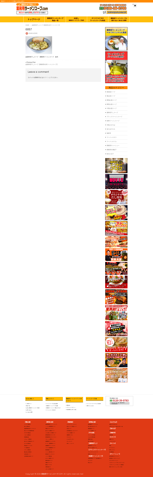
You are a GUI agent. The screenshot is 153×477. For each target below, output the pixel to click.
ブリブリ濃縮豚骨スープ (50, 447)
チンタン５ (69, 437)
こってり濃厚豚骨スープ (50, 426)
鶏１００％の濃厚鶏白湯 (29, 430)
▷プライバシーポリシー (70, 407)
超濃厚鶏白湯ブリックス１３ (30, 428)
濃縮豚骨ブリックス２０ (50, 445)
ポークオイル (112, 447)
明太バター (90, 462)
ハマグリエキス (112, 441)
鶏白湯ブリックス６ (28, 445)
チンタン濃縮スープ (71, 432)
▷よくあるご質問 (28, 412)
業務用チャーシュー (113, 145)
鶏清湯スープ (111, 92)
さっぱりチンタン (70, 439)
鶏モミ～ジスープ (70, 443)
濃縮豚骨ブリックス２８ (50, 441)
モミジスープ (69, 441)
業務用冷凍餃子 (112, 149)
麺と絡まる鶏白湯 (27, 451)
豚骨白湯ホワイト (49, 460)
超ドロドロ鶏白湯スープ (29, 441)
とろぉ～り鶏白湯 (27, 439)
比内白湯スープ (27, 454)
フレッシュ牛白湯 (91, 434)
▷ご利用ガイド (28, 403)
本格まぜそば (111, 125)
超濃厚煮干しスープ (92, 445)
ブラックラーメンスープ (114, 116)
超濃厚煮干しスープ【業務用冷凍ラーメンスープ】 (42, 64)
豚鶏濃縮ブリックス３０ (93, 424)
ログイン (46, 77)
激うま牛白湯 (90, 441)
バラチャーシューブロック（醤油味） (116, 464)
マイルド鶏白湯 (27, 424)
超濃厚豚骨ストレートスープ (51, 424)
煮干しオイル (112, 449)
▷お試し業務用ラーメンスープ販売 (32, 407)
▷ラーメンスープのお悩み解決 (52, 403)
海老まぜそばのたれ (113, 424)
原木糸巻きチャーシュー (114, 456)
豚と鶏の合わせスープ (92, 426)
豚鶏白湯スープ (112, 100)
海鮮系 (109, 133)
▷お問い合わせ (28, 410)
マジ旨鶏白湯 (27, 447)
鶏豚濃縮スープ (91, 428)
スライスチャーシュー (113, 460)
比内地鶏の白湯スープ (28, 456)
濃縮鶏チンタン (70, 434)
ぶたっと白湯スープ (49, 468)
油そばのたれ (111, 129)
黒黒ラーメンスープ (92, 454)
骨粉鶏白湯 (26, 437)
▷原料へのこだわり (90, 405)
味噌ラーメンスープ (113, 121)
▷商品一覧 (27, 405)
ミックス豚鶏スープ (92, 430)
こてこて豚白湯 (49, 456)
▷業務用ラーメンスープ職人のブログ (53, 407)
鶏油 (110, 445)
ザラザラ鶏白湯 (27, 432)
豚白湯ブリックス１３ (50, 454)
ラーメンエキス (112, 137)
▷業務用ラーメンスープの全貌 (52, 405)
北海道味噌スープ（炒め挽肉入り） (95, 458)
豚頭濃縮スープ (49, 449)
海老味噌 (111, 434)
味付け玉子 (110, 154)
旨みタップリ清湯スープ (71, 426)
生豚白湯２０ (48, 466)
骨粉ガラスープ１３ (49, 428)
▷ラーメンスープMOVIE (51, 410)
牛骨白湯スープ (112, 108)
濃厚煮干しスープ (112, 112)
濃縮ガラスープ (49, 462)
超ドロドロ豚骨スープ (50, 430)
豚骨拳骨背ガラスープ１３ (51, 437)
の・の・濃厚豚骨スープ (50, 443)
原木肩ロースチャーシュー (114, 458)
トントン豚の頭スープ (50, 451)
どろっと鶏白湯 (27, 449)
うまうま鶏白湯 (27, 434)
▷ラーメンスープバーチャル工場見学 (93, 403)
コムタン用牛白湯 (91, 437)
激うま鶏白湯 (27, 426)
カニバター (90, 460)
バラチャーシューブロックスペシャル (116, 462)
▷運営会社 (68, 405)
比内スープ (69, 428)
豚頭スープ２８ (49, 464)
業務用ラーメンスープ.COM (52, 474)
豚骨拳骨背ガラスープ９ (50, 434)
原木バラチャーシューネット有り (116, 466)
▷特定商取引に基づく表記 (71, 409)
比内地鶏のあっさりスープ (72, 430)
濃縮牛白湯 (90, 439)
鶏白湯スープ (111, 96)
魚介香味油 (111, 451)
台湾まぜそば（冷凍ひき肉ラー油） (116, 426)
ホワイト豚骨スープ (49, 458)
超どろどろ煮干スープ (92, 447)
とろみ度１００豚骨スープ (51, 432)
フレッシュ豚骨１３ (49, 439)
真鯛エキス (111, 439)
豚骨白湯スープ (112, 104)
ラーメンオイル (112, 141)
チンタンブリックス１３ (71, 424)
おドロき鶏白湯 (27, 443)
